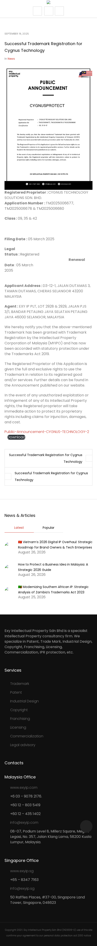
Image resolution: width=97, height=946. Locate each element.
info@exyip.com (24, 822)
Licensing (18, 727)
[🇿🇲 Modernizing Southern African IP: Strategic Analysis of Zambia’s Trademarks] (10, 591)
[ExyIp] (48, 2)
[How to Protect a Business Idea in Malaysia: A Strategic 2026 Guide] (10, 569)
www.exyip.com (23, 787)
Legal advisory (22, 744)
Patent (16, 692)
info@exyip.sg (22, 888)
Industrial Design (24, 701)
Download (16, 437)
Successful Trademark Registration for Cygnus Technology (45, 458)
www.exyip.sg (22, 871)
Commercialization (26, 736)
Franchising (20, 718)
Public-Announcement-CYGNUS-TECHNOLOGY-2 (47, 431)
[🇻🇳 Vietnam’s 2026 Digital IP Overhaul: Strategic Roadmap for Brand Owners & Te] (10, 546)
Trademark (19, 683)
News (11, 59)
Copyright (19, 709)
